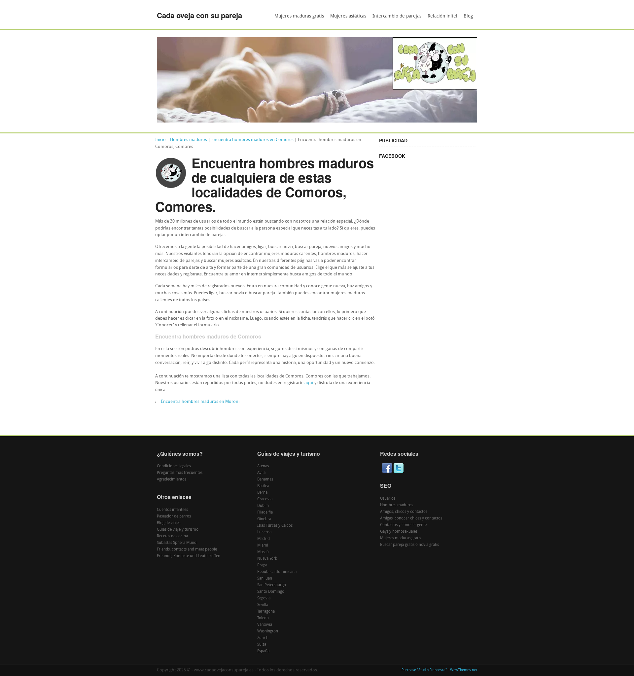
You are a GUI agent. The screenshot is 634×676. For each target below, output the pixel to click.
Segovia (263, 598)
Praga (262, 565)
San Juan (264, 579)
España (263, 651)
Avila (261, 473)
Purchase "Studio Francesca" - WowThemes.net (439, 670)
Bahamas (265, 479)
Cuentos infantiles (172, 510)
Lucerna (264, 532)
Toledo (263, 618)
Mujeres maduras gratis (299, 16)
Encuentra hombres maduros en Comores (252, 140)
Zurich (262, 638)
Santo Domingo (270, 592)
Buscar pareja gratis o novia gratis (409, 545)
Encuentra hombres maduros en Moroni (200, 402)
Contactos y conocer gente (403, 525)
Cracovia (264, 499)
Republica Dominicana (277, 572)
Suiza (261, 645)
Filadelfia (265, 513)
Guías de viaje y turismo (177, 530)
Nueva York (267, 559)
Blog (468, 16)
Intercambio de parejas (396, 16)
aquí (308, 383)
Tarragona (266, 612)
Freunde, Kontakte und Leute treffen (188, 556)
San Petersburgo (271, 585)
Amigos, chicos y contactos (403, 512)
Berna (262, 493)
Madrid (263, 539)
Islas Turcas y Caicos (275, 526)
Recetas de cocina (172, 536)
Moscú (263, 552)
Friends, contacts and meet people (187, 549)
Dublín (263, 506)
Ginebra (264, 519)
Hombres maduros (188, 140)
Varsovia (264, 625)
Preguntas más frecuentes (179, 473)
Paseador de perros (174, 516)
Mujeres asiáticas (348, 16)
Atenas (263, 466)
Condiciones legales (174, 466)
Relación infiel (442, 16)
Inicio (160, 140)
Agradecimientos (171, 479)
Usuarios (387, 499)
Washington (267, 631)
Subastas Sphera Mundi (177, 543)
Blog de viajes (168, 523)
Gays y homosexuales (398, 532)
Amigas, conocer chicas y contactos (411, 518)
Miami (262, 546)
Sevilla (262, 605)
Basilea (263, 486)
